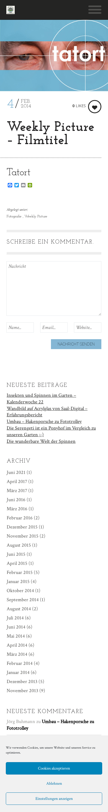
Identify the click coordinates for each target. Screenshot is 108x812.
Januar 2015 (18, 581)
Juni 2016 (16, 500)
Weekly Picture (35, 216)
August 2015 (19, 545)
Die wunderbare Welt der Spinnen (41, 441)
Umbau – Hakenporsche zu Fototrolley (44, 421)
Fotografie (15, 216)
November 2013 (22, 690)
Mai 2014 (16, 636)
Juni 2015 (16, 554)
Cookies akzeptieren (54, 768)
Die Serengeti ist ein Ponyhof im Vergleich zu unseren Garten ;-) (51, 431)
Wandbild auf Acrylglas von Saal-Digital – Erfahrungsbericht (47, 411)
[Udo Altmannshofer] (10, 10)
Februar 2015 (20, 572)
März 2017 (17, 490)
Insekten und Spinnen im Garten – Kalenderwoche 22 (41, 398)
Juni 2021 (16, 472)
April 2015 (17, 563)
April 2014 (17, 645)
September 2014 (23, 600)
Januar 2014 (18, 672)
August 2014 (19, 609)
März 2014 (17, 654)
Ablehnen (54, 783)
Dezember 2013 (22, 681)
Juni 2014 (16, 627)
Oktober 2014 (20, 590)
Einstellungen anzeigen (54, 798)
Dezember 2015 (22, 527)
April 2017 (17, 481)
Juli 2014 (15, 618)
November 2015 (22, 536)
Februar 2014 (20, 663)
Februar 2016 (20, 518)
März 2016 (17, 509)
